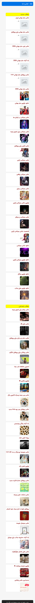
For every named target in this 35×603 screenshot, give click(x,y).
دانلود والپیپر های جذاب (22, 288)
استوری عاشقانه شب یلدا (21, 367)
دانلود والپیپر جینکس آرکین (21, 260)
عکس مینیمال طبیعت (22, 523)
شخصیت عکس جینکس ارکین (20, 231)
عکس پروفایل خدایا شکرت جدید (19, 480)
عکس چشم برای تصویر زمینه (20, 310)
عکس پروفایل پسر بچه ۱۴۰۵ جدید (19, 409)
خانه (31, 4)
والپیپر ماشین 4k (24, 381)
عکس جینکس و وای (23, 189)
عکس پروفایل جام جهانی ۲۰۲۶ (20, 75)
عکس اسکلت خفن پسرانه (21, 495)
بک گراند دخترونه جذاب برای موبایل (18, 537)
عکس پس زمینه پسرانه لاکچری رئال (18, 395)
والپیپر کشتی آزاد (24, 466)
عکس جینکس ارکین (23, 160)
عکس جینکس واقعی (23, 174)
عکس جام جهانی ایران (22, 18)
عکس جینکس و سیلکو (22, 217)
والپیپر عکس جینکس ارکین (21, 203)
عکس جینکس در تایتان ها (21, 117)
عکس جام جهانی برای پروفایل (20, 32)
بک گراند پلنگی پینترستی (21, 423)
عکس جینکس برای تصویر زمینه (19, 132)
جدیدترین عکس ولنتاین (22, 580)
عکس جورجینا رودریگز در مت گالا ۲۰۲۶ (17, 452)
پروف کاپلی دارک (24, 438)
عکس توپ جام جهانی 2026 (20, 46)
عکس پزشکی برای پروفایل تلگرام (19, 352)
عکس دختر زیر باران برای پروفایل (19, 338)
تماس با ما (25, 4)
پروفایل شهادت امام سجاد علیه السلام (18, 509)
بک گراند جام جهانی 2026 (21, 60)
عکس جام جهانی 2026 (22, 89)
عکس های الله (25, 324)
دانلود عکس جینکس (23, 245)
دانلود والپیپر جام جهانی (22, 103)
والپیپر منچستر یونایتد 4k (21, 566)
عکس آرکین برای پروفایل (21, 146)
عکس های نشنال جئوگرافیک (20, 552)
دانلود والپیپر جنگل (23, 274)
